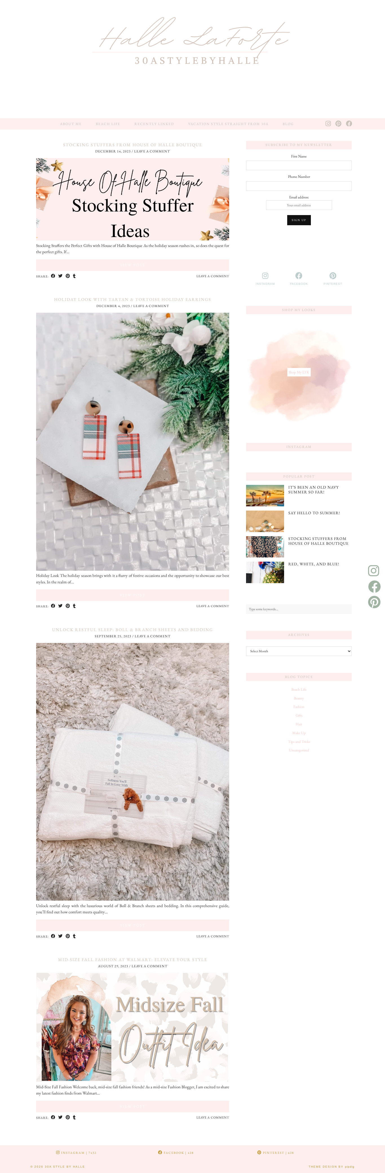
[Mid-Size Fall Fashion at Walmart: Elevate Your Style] (132, 1080)
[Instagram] (328, 124)
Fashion (298, 706)
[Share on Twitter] (60, 276)
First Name (299, 156)
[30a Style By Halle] (192, 59)
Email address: (299, 197)
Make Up (299, 732)
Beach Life (108, 124)
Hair (299, 724)
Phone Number (299, 176)
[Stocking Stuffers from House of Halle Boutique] (132, 239)
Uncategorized (299, 750)
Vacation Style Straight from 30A (228, 124)
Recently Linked (154, 124)
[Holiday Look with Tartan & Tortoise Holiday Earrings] (132, 569)
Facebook (178, 1153)
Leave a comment (152, 151)
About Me (71, 124)
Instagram (78, 1153)
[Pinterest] (338, 124)
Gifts (299, 715)
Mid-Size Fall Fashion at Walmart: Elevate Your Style (132, 959)
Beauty (299, 698)
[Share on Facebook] (53, 276)
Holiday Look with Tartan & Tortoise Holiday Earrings (132, 299)
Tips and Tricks (299, 741)
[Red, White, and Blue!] (265, 572)
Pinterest (278, 1153)
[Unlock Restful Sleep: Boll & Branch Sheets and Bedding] (132, 899)
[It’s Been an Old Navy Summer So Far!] (265, 495)
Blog (288, 124)
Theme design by (332, 1166)
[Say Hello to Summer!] (265, 521)
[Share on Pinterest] (68, 276)
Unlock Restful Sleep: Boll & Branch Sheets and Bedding (132, 629)
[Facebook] (349, 124)
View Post (132, 265)
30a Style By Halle (65, 1166)
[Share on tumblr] (74, 276)
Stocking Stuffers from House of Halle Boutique (132, 144)
